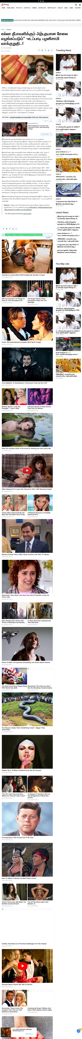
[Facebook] (39, 1)
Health (60, 8)
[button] (80, 5)
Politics (19, 8)
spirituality (51, 8)
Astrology (42, 8)
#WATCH (6, 205)
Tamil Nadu (11, 8)
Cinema (34, 8)
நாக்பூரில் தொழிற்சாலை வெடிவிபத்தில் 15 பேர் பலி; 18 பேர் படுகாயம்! (29, 117)
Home (3, 8)
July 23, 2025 (27, 213)
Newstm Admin (7, 48)
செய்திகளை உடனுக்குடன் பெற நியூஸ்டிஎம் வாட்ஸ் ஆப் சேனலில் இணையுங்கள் (24, 234)
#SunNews (33, 207)
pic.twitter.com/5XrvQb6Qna (23, 210)
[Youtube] (43, 1)
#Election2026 (9, 210)
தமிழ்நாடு (8, 29)
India (66, 8)
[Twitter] (41, 1)
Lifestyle (27, 8)
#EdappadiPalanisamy (45, 207)
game (71, 8)
